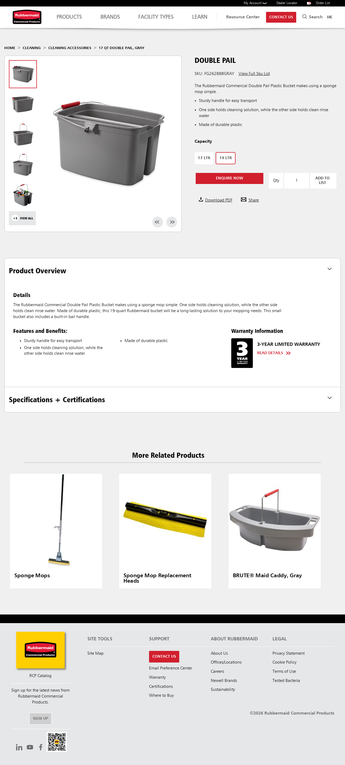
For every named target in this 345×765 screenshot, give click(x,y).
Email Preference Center (170, 668)
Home (9, 48)
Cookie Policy (284, 662)
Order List (319, 3)
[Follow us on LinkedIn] (19, 748)
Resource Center (243, 17)
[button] (57, 743)
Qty (276, 181)
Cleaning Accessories (69, 48)
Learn (200, 17)
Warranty (157, 677)
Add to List (322, 180)
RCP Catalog (40, 676)
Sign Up (40, 718)
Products (69, 17)
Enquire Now (229, 178)
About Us (219, 653)
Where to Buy (161, 696)
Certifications (161, 687)
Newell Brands (224, 681)
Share (254, 200)
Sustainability (223, 690)
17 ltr (204, 158)
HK (329, 17)
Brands (110, 17)
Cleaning (32, 48)
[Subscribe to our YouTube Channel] (30, 748)
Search (315, 17)
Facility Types (156, 17)
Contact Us (281, 17)
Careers (217, 672)
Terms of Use (284, 672)
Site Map (95, 653)
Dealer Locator (287, 3)
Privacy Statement (288, 653)
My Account (253, 3)
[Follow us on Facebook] (41, 748)
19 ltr (225, 158)
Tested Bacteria (286, 681)
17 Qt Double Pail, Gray (121, 48)
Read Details (270, 353)
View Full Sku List (254, 74)
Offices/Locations (226, 662)
